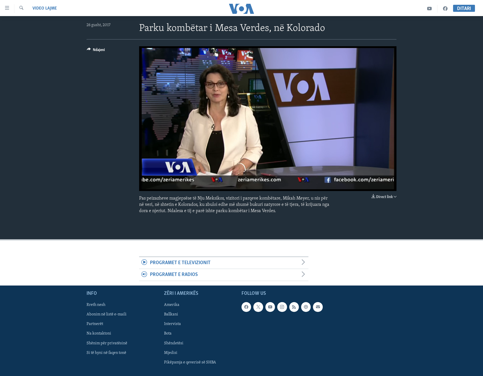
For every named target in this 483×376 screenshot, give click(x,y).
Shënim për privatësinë (107, 343)
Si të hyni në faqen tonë (106, 353)
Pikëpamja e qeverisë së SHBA (190, 362)
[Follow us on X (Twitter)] (258, 307)
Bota (168, 334)
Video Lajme (44, 8)
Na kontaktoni (99, 334)
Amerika (171, 305)
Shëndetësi (173, 343)
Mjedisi (170, 353)
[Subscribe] (318, 307)
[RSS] (294, 307)
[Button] (96, 51)
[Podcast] (306, 307)
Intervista (172, 324)
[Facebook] (445, 9)
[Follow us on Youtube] (270, 307)
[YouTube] (429, 9)
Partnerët (95, 324)
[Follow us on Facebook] (246, 307)
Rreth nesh (96, 305)
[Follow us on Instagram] (282, 307)
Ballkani (171, 314)
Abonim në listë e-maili (107, 314)
